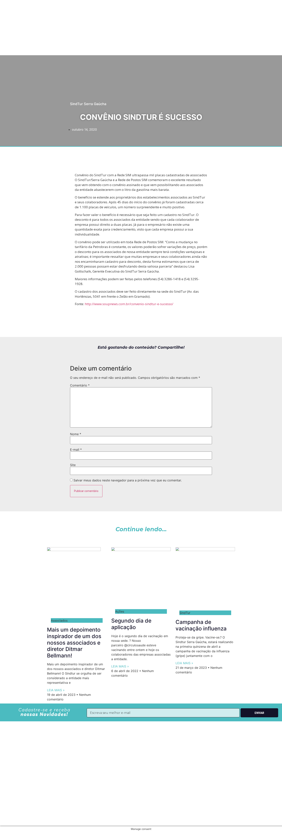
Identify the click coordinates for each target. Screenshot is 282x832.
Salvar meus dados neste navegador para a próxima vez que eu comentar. (127, 480)
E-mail (76, 449)
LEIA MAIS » (56, 690)
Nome (75, 434)
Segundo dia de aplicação (131, 623)
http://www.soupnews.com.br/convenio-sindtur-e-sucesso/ (128, 304)
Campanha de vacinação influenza (201, 625)
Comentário (80, 385)
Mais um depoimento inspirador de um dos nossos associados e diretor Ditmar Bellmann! (74, 642)
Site (73, 464)
